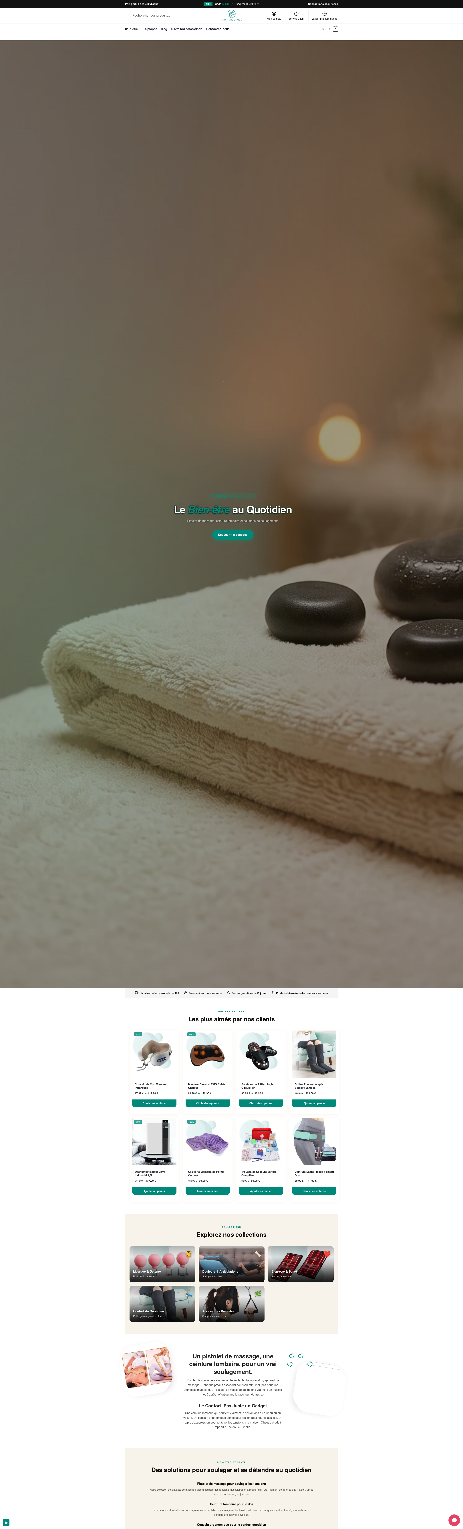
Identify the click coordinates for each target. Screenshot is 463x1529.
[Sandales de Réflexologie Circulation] (261, 1054)
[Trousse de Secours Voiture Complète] (261, 1141)
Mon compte (274, 18)
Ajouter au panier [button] (314, 1103)
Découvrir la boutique (233, 535)
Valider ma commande (324, 18)
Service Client (296, 18)
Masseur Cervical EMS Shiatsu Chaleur (207, 1086)
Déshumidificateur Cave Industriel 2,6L (150, 1173)
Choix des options (154, 1103)
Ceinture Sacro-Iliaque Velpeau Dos (314, 1173)
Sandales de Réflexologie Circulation (257, 1086)
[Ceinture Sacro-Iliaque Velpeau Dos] (314, 1141)
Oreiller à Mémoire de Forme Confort (206, 1173)
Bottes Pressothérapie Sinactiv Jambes (309, 1086)
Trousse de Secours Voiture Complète (259, 1173)
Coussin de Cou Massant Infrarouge (151, 1086)
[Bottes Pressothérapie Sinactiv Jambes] (314, 1054)
